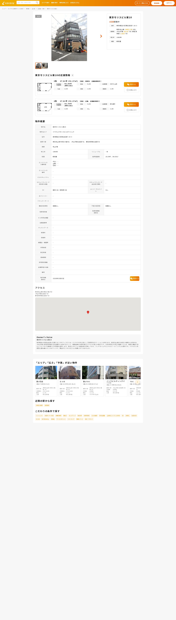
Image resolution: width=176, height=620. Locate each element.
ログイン (169, 3)
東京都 (27, 8)
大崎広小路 (129, 29)
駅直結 (52, 419)
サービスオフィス (61, 419)
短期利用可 (58, 415)
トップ (4, 8)
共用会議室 (102, 415)
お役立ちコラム (74, 2)
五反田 (126, 31)
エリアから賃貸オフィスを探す (15, 8)
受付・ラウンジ (89, 419)
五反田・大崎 (41, 8)
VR (122, 415)
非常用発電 (86, 415)
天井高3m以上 (45, 419)
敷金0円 (80, 415)
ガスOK (38, 419)
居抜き (65, 415)
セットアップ (72, 415)
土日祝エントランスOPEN (113, 415)
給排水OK (134, 415)
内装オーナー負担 (49, 415)
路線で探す (54, 2)
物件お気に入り (63, 2)
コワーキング (71, 419)
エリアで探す (45, 2)
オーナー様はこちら (142, 3)
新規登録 (156, 3)
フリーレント (39, 415)
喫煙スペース (79, 419)
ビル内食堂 (94, 415)
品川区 (33, 8)
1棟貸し (128, 415)
